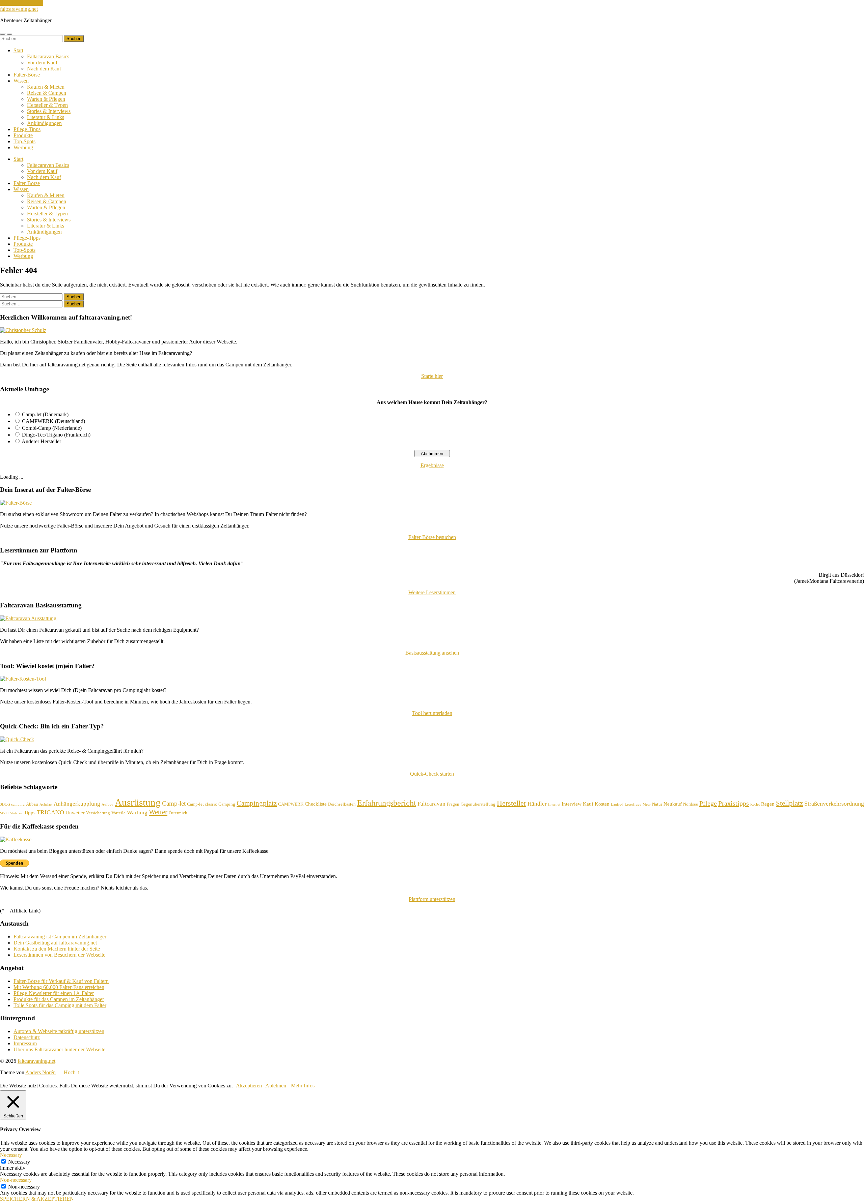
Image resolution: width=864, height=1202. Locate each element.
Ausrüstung (138, 802)
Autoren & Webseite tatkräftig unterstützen (59, 1031)
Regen (768, 804)
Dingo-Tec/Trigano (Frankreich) (56, 435)
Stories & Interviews (49, 111)
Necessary (19, 1162)
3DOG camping (12, 804)
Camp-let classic (202, 804)
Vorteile (118, 812)
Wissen (21, 81)
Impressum (25, 1043)
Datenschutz (27, 1037)
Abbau (32, 804)
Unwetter (75, 812)
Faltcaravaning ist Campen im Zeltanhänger (60, 936)
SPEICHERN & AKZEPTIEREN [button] (37, 1199)
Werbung (23, 147)
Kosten (602, 804)
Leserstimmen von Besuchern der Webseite (59, 955)
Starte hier (432, 376)
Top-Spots (24, 141)
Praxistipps (733, 803)
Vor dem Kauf (42, 62)
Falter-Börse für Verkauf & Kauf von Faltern (61, 981)
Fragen (453, 804)
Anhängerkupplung (77, 804)
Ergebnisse (432, 465)
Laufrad (617, 804)
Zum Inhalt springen (21, 3)
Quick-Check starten (432, 774)
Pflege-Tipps (27, 129)
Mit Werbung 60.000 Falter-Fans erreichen (59, 987)
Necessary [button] (11, 1155)
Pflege (708, 803)
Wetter (158, 812)
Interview (572, 804)
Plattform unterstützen (432, 899)
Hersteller (511, 803)
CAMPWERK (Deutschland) (53, 421)
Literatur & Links (45, 117)
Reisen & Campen (46, 93)
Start (18, 50)
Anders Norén (40, 1072)
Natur (657, 804)
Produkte (23, 135)
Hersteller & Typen (47, 105)
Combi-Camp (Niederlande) (52, 428)
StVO (4, 813)
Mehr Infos (303, 1085)
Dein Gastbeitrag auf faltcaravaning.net (55, 942)
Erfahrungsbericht (386, 802)
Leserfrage (633, 804)
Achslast (45, 804)
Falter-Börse (27, 75)
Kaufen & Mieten (45, 87)
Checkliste (316, 804)
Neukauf (673, 804)
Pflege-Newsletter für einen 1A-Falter (54, 993)
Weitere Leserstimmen (432, 592)
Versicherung (98, 812)
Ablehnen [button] (275, 1085)
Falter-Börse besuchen (432, 537)
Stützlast (16, 813)
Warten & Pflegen (46, 99)
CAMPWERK (290, 804)
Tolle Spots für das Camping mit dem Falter (60, 1005)
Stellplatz (789, 803)
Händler (537, 804)
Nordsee (690, 804)
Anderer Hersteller (41, 441)
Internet (554, 804)
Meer (647, 804)
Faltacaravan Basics (48, 56)
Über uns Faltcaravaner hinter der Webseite (59, 1049)
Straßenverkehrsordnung (834, 803)
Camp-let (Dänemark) (45, 414)
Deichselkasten (342, 804)
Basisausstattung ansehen (432, 653)
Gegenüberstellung (478, 804)
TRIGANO (50, 812)
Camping (226, 804)
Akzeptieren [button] (249, 1085)
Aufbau (107, 804)
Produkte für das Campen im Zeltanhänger (59, 999)
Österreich (178, 812)
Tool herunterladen (432, 713)
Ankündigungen (44, 123)
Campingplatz (257, 803)
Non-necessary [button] (16, 1180)
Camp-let (174, 803)
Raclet (755, 804)
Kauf (588, 804)
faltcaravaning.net (19, 9)
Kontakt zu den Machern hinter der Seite (57, 949)
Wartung (137, 812)
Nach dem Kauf (44, 68)
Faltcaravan (431, 804)
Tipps (29, 812)
